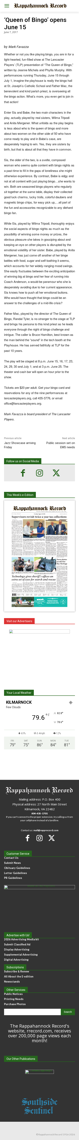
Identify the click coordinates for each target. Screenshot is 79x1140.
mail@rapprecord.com (45, 830)
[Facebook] (23, 473)
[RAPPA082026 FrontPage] (39, 608)
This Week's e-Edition (19, 495)
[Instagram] (39, 473)
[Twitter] (56, 473)
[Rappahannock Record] (39, 6)
